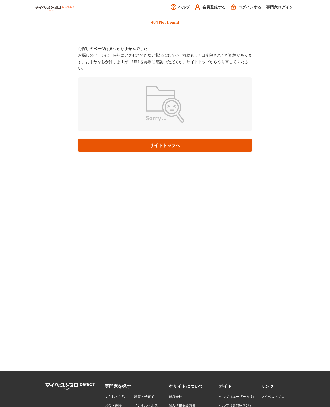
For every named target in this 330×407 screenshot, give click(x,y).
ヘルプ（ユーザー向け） (237, 397)
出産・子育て (144, 397)
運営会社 (175, 397)
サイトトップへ (165, 145)
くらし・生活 (115, 397)
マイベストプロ (273, 397)
